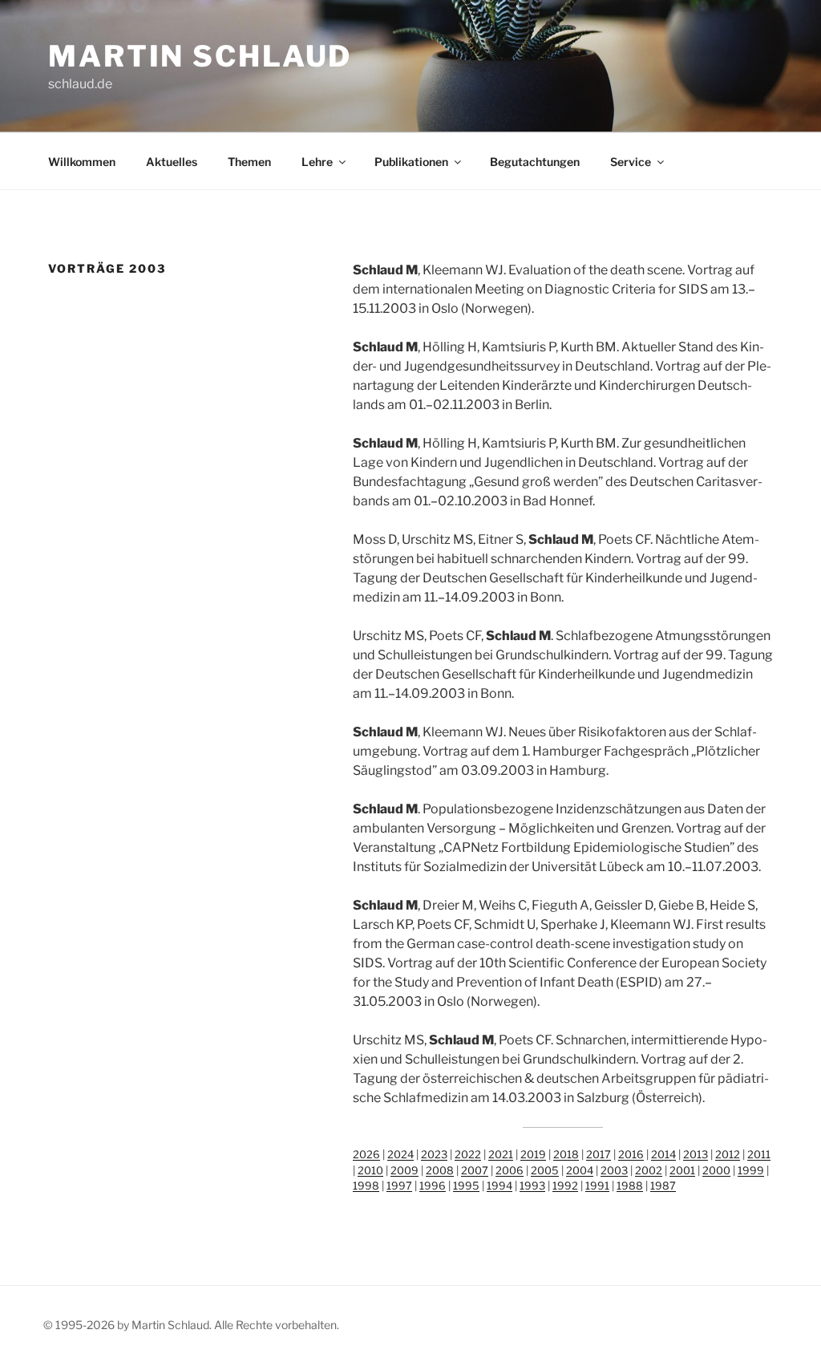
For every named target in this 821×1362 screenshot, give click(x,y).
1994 (499, 1185)
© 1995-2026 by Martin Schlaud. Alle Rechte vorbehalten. (191, 1325)
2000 (716, 1170)
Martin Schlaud (200, 56)
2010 (370, 1170)
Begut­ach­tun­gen (535, 161)
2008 (440, 1170)
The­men (249, 161)
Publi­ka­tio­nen (411, 161)
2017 (598, 1154)
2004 (579, 1170)
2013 (695, 1154)
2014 (663, 1154)
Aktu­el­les (171, 161)
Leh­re (317, 161)
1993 (532, 1185)
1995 (466, 1185)
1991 (597, 1185)
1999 (751, 1170)
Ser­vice (630, 161)
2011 (758, 1154)
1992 (565, 1185)
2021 (500, 1154)
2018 (566, 1154)
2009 (404, 1170)
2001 (682, 1170)
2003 (614, 1170)
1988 (630, 1185)
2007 (474, 1170)
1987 (663, 1185)
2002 (648, 1170)
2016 (631, 1154)
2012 (727, 1154)
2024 (400, 1154)
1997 (399, 1185)
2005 (545, 1170)
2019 (533, 1154)
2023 (434, 1154)
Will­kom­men (81, 161)
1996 (432, 1185)
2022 (468, 1154)
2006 (509, 1170)
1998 (366, 1185)
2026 (366, 1154)
